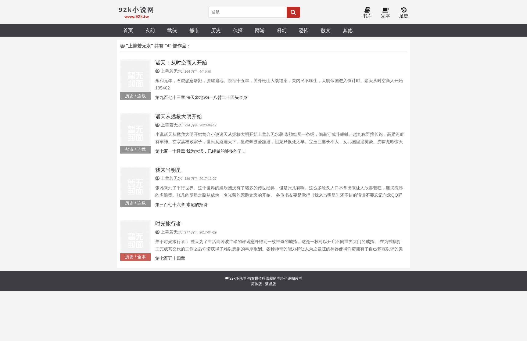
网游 (260, 30)
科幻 (282, 30)
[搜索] (293, 12)
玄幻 (150, 30)
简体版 (256, 284)
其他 (348, 30)
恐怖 (304, 30)
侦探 (238, 30)
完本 (385, 15)
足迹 (403, 15)
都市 (194, 30)
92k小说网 (237, 278)
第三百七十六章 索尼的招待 (181, 204)
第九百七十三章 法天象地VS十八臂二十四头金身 (201, 97)
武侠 (172, 30)
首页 (128, 30)
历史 (216, 30)
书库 (367, 15)
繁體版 (270, 284)
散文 (326, 30)
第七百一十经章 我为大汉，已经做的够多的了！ (200, 151)
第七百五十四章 (170, 258)
